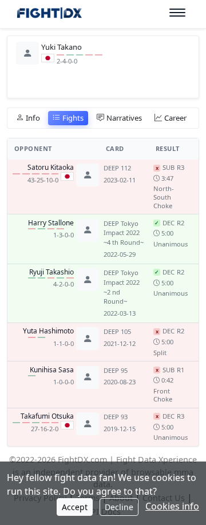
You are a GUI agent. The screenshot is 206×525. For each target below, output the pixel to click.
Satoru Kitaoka (50, 168)
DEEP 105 (117, 331)
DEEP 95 (116, 370)
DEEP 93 (116, 416)
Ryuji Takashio (51, 272)
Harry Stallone (51, 223)
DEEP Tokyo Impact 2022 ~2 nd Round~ (122, 286)
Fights (73, 118)
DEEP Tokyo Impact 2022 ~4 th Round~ (124, 233)
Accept (75, 507)
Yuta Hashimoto (48, 331)
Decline (119, 507)
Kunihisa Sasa (52, 370)
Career (175, 118)
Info (33, 118)
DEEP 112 (117, 168)
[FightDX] (49, 15)
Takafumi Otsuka (47, 416)
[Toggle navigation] (177, 13)
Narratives (124, 118)
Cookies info (172, 506)
